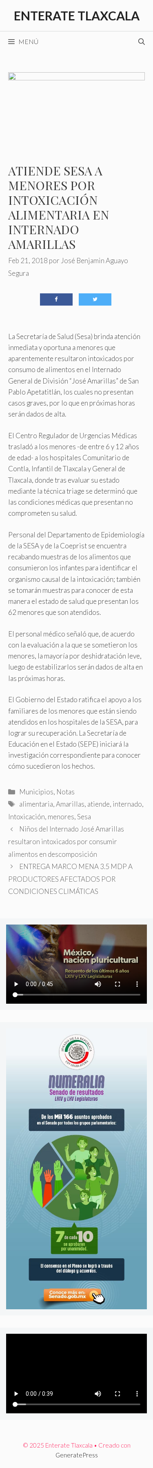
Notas (65, 791)
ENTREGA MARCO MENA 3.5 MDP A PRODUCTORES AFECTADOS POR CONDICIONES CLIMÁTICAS (70, 879)
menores (61, 816)
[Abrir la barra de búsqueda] (141, 41)
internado (127, 804)
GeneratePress (76, 1455)
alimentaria (36, 804)
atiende (98, 804)
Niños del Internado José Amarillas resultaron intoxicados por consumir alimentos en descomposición (66, 841)
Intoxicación (26, 816)
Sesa (84, 816)
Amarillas (70, 804)
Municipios (36, 791)
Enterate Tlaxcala (77, 15)
